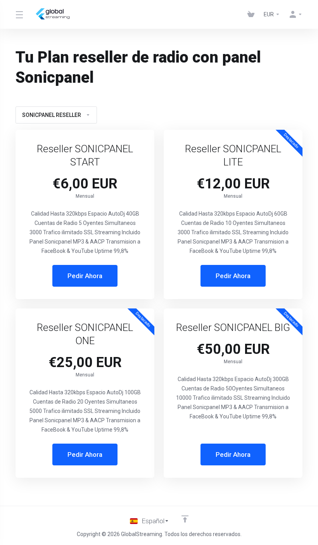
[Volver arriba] (185, 519)
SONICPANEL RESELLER (51, 115)
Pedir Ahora (84, 276)
